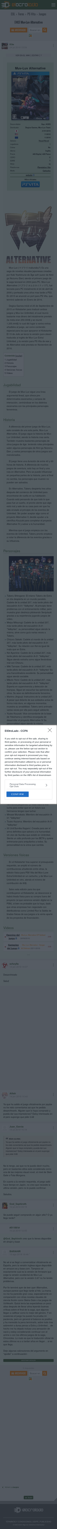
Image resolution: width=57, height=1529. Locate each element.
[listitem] (28, 785)
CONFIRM (17, 794)
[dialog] (28, 764)
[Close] (51, 731)
